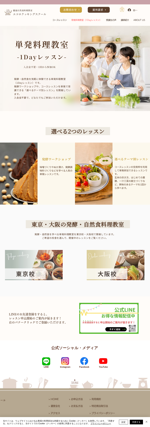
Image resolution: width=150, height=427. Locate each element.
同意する (136, 421)
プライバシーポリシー (101, 423)
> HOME (54, 399)
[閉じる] (146, 422)
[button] (122, 9)
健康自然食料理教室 (22, 10)
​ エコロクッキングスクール (29, 14)
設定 (123, 421)
